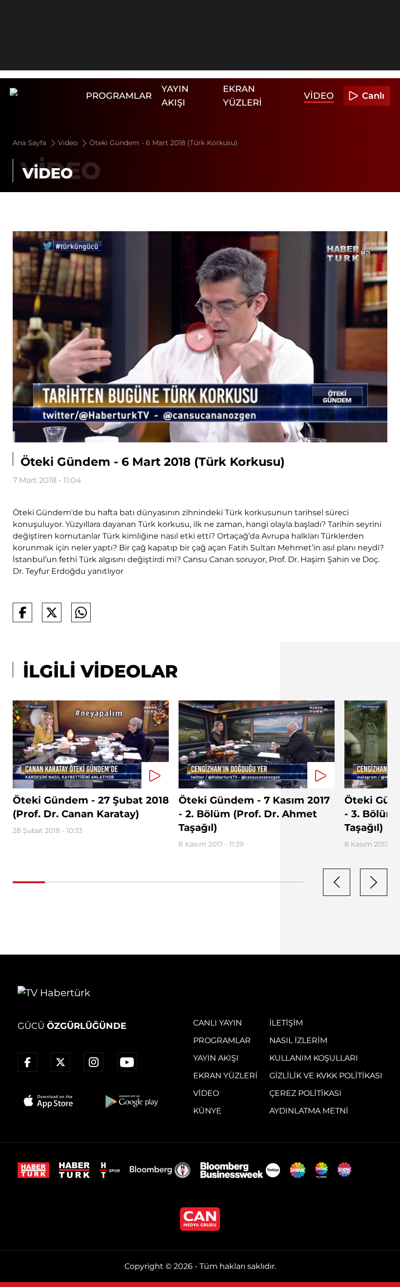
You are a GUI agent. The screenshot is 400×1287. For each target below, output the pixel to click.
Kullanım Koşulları (313, 1058)
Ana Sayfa (30, 142)
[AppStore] (49, 1101)
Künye (207, 1110)
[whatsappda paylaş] (81, 612)
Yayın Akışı (216, 1058)
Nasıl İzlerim (298, 1040)
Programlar (119, 95)
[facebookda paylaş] (22, 612)
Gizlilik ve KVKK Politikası (325, 1075)
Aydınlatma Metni (308, 1110)
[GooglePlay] (131, 1101)
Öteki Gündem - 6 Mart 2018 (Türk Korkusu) (163, 142)
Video (319, 95)
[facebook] (27, 1062)
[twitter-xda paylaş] (51, 612)
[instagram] (93, 1062)
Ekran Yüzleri (225, 1075)
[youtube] (127, 1062)
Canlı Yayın (217, 1022)
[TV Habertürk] (45, 96)
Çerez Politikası (305, 1093)
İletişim (286, 1022)
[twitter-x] (60, 1062)
